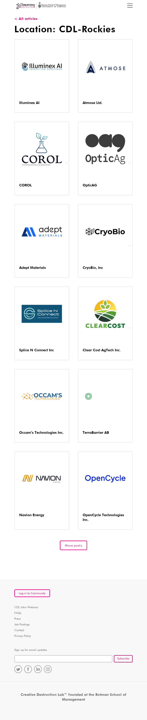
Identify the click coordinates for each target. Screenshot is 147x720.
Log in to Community (32, 593)
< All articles (25, 19)
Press (17, 618)
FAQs (17, 613)
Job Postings (22, 624)
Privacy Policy (22, 636)
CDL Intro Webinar (26, 607)
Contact (19, 630)
